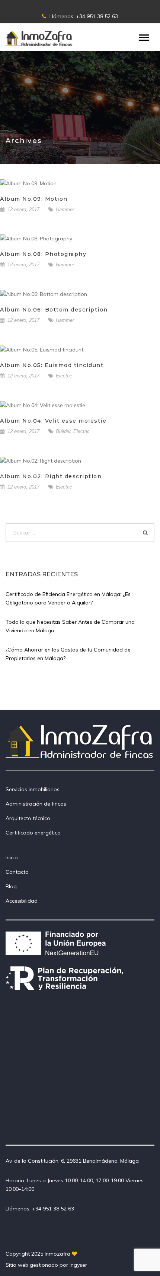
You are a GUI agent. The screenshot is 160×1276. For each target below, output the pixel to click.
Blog (11, 886)
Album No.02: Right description (51, 476)
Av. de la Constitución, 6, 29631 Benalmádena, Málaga (72, 1160)
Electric (64, 376)
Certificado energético (33, 832)
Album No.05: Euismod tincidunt (51, 365)
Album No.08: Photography (43, 254)
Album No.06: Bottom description (54, 309)
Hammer (65, 209)
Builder (63, 431)
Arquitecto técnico (28, 818)
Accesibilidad (22, 900)
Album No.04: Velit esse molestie (53, 420)
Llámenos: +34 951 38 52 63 (83, 16)
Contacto (17, 872)
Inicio (12, 857)
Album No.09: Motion (34, 199)
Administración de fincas (36, 803)
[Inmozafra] (39, 37)
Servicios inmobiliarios (33, 789)
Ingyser (78, 1265)
